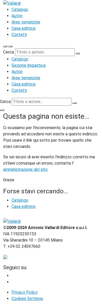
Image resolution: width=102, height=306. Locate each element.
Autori (17, 15)
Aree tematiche (26, 22)
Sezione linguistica (29, 65)
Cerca (8, 52)
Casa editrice (24, 28)
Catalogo (20, 9)
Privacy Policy (25, 292)
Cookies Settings (27, 298)
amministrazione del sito (25, 169)
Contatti (19, 34)
